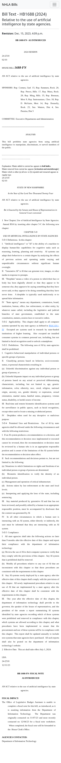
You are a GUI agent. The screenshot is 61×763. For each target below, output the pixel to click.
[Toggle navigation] (54, 4)
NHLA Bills (10, 4)
